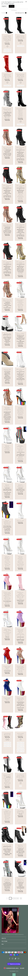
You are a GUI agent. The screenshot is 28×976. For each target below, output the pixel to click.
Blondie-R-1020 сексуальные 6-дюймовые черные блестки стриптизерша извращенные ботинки (21, 230)
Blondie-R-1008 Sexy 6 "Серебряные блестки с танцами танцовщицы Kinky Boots (7, 113)
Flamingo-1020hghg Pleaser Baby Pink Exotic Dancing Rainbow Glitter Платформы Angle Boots (7, 598)
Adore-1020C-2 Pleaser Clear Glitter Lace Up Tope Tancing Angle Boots (7, 561)
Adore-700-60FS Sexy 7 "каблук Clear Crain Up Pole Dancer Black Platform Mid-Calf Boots (7, 779)
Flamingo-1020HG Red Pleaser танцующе (7, 668)
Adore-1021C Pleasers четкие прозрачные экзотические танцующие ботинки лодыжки (7, 489)
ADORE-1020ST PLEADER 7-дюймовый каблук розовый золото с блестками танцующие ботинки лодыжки (7, 413)
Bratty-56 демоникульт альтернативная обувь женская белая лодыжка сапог (7, 338)
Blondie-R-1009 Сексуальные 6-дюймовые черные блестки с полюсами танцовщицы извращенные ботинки (21, 153)
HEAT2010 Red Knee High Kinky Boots (7, 76)
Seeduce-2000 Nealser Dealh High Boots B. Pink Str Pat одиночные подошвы (21, 597)
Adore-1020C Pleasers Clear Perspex (7, 448)
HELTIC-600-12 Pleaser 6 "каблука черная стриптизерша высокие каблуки (21, 849)
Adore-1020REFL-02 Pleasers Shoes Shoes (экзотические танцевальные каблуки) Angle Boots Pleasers (21, 452)
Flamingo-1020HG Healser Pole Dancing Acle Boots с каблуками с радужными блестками (21, 635)
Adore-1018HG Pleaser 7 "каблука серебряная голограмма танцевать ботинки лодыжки (7, 883)
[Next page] (21, 898)
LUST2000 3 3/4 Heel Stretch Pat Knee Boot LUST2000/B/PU (7, 38)
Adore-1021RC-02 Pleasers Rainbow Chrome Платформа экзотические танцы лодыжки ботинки (7, 525)
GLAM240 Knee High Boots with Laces (21, 776)
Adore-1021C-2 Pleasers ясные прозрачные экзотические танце (20, 488)
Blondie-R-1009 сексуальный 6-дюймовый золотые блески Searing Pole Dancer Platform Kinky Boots (21, 192)
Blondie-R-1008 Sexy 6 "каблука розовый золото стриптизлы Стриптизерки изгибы (7, 151)
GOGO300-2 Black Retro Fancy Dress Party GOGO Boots (20, 112)
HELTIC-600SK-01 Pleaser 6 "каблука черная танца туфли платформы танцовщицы (20, 884)
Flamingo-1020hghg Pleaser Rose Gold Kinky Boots (20, 669)
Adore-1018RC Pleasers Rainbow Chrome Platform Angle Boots (20, 411)
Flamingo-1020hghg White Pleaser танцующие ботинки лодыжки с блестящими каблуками (20, 702)
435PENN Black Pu (7, 734)
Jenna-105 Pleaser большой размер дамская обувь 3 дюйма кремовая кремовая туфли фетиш (7, 375)
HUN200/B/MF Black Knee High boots (20, 76)
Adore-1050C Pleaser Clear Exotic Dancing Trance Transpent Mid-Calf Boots (20, 561)
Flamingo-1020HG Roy (7, 699)
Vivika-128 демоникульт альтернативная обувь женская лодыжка (7, 849)
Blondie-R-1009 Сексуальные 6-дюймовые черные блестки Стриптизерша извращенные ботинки (7, 191)
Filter (4, 12)
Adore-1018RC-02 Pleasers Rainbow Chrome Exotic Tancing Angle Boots (7, 815)
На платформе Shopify (14, 971)
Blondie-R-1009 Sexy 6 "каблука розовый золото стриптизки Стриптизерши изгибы (7, 228)
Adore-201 (20, 520)
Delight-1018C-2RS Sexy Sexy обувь (20, 812)
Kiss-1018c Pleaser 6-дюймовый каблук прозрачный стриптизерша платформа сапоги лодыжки (21, 338)
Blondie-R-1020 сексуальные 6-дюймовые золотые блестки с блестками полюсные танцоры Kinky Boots (21, 268)
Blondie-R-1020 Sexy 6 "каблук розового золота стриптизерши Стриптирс (7, 303)
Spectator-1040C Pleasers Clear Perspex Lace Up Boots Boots (20, 303)
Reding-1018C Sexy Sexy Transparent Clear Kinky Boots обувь (7, 633)
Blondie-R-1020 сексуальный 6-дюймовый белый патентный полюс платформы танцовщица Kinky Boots (20, 375)
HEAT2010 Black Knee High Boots (21, 37)
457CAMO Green (20, 734)
